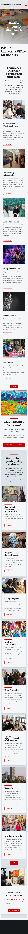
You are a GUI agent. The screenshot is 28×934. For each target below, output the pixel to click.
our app (8, 906)
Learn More (14, 863)
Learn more (14, 386)
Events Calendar (14, 910)
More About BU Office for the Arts (14, 445)
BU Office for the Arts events (16, 899)
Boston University (14, 927)
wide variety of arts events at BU (14, 902)
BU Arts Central (17, 904)
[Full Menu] (26, 4)
